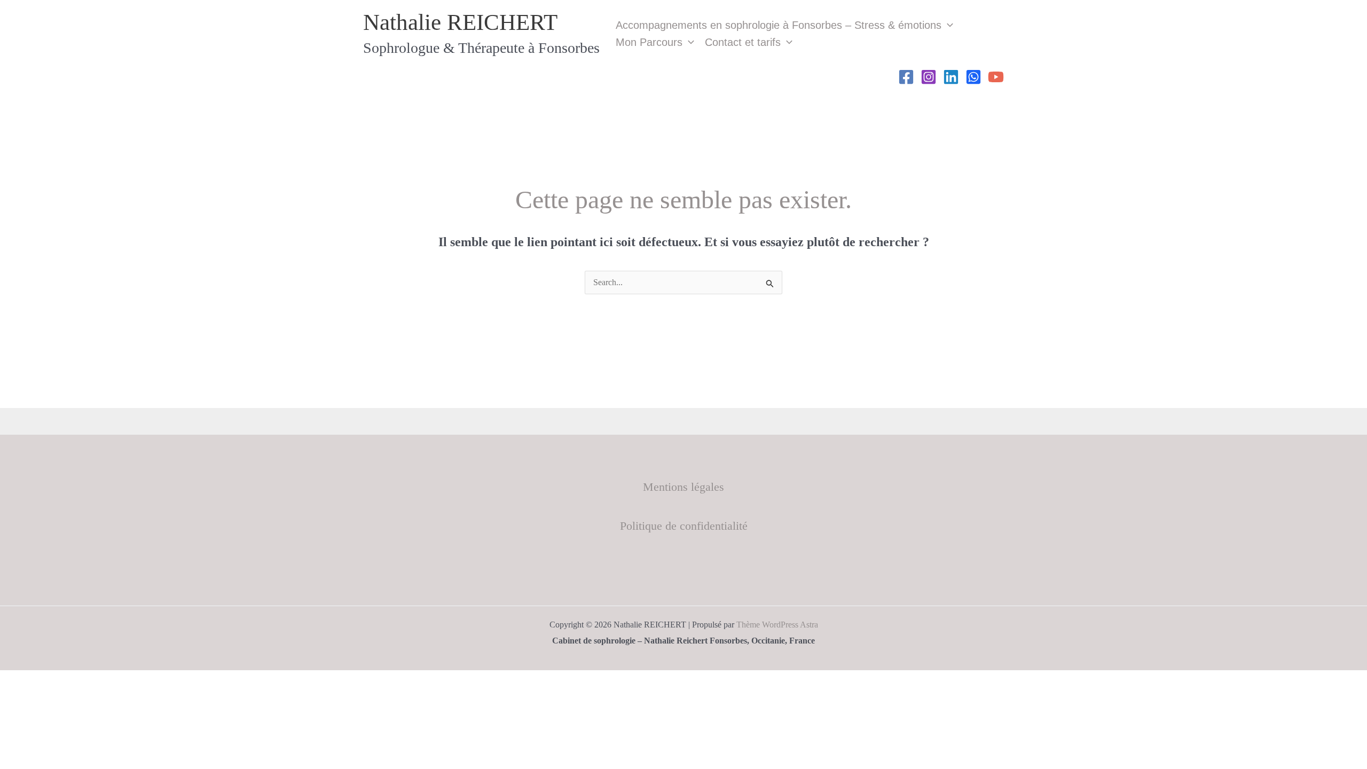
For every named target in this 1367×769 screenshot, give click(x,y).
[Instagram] (929, 77)
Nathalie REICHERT (460, 22)
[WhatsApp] (973, 77)
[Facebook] (906, 77)
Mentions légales (683, 486)
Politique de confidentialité (684, 525)
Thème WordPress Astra (777, 624)
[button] (947, 25)
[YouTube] (996, 77)
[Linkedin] (951, 77)
